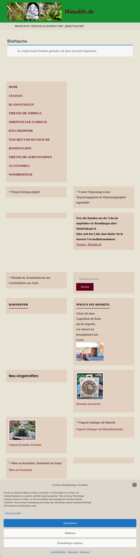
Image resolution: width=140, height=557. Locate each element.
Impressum (85, 552)
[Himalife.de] (34, 11)
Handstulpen (20, 148)
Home (13, 86)
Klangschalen (21, 104)
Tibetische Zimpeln (25, 113)
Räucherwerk (21, 130)
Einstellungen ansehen (70, 543)
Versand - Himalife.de (88, 244)
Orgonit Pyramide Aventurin (25, 444)
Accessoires (19, 165)
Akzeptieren (70, 523)
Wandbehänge (21, 174)
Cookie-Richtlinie (58, 552)
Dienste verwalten (13, 513)
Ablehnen (70, 533)
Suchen (85, 286)
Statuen (16, 95)
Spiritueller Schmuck (28, 122)
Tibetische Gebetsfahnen (30, 157)
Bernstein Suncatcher (88, 403)
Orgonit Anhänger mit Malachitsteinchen (99, 429)
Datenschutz (72, 552)
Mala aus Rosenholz (20, 469)
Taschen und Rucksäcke (29, 139)
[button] (134, 485)
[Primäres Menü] (133, 11)
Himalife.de (79, 11)
